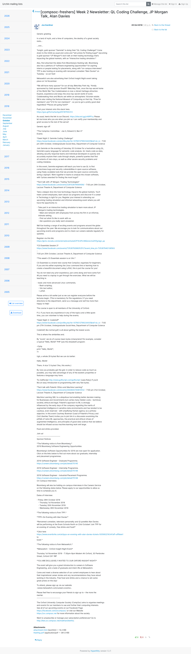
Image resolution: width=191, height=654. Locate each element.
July (4, 129)
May (4, 134)
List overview (17, 303)
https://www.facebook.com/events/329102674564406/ (60, 184)
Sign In (173, 4)
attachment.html (40, 630)
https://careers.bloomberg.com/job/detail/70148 (57, 478)
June (5, 131)
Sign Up (184, 4)
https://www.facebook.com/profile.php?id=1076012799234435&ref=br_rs (68, 141)
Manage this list (160, 4)
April (4, 137)
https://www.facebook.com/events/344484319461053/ (61, 390)
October (6, 120)
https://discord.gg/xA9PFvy (82, 116)
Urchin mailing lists (12, 4)
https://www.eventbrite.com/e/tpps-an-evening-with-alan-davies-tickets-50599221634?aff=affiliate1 (80, 534)
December (7, 115)
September (7, 123)
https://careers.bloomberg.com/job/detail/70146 (57, 471)
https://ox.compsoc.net (47, 613)
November (7, 118)
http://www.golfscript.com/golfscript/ (65, 380)
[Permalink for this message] (149, 637)
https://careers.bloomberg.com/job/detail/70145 (57, 463)
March (5, 139)
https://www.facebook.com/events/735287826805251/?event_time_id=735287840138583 (76, 248)
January (6, 145)
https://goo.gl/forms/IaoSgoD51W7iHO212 (55, 112)
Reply (39, 640)
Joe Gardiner (47, 25)
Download (16, 313)
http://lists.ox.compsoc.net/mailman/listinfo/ (55, 620)
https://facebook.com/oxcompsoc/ (51, 610)
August (6, 126)
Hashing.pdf (39, 633)
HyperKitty (95, 651)
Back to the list (160, 29)
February (6, 142)
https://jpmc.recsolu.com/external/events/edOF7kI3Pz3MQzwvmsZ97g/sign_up (71, 241)
